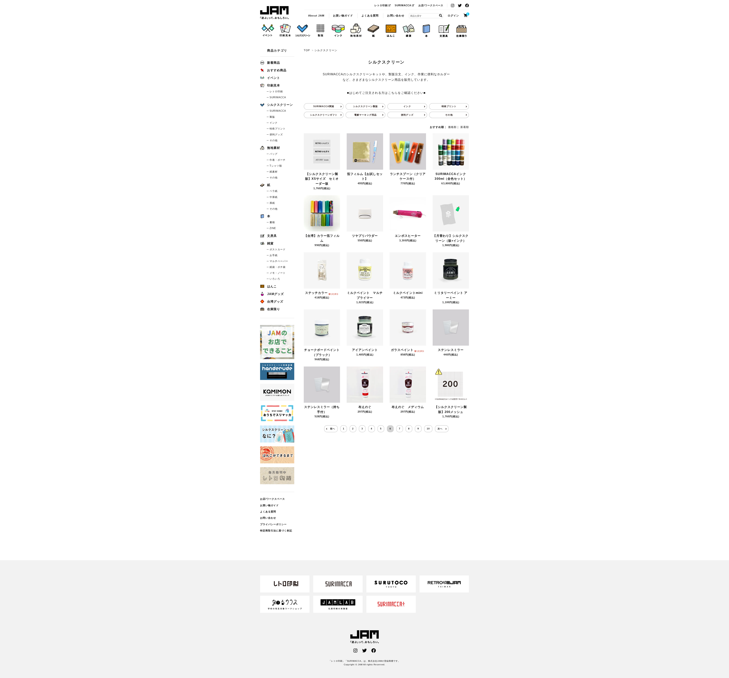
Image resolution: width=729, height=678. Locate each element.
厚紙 (272, 203)
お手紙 (274, 255)
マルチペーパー (279, 261)
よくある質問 (370, 15)
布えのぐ (364, 407)
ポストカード (278, 249)
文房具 (272, 235)
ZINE (273, 228)
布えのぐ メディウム (408, 407)
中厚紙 (274, 197)
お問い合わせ (395, 15)
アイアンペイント (365, 350)
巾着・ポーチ (278, 160)
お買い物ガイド (343, 15)
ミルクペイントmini (408, 292)
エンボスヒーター (408, 235)
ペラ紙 (274, 191)
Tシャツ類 (276, 165)
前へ (332, 428)
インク (407, 106)
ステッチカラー (316, 292)
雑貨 (270, 243)
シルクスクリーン (274, 12)
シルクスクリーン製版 (365, 106)
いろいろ (275, 278)
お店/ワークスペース (430, 5)
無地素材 (273, 147)
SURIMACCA (403, 5)
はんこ (272, 286)
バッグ (274, 153)
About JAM (316, 15)
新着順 (464, 127)
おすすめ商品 (276, 70)
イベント (273, 77)
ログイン (453, 15)
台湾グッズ (275, 301)
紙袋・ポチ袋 (278, 267)
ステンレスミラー (451, 350)
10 (428, 428)
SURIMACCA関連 (323, 106)
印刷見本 (273, 85)
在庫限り (273, 309)
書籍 (272, 222)
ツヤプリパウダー (365, 235)
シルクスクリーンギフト (323, 115)
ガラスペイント (402, 350)
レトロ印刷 (381, 5)
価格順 (452, 127)
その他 (449, 115)
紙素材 (274, 171)
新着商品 (273, 62)
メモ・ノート (278, 273)
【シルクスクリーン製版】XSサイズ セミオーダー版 (322, 178)
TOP (307, 50)
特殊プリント (449, 106)
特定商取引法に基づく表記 (276, 530)
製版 (272, 116)
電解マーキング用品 (365, 115)
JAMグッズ (275, 294)
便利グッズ (407, 115)
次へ (440, 428)
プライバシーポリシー (273, 524)
